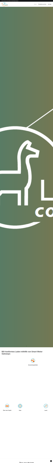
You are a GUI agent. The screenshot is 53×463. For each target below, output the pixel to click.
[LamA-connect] (5, 4)
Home (35, 4)
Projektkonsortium (42, 4)
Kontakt (49, 4)
